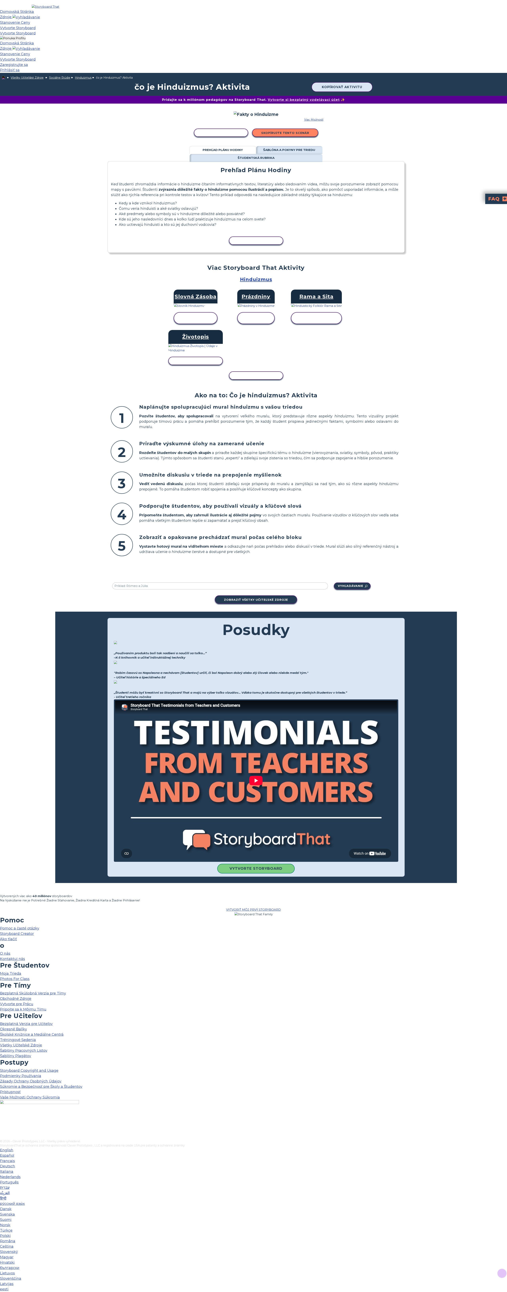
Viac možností (313, 119)
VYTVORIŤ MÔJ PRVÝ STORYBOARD (253, 910)
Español (7, 1155)
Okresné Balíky (13, 1029)
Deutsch (7, 1166)
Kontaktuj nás (12, 959)
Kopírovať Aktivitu (342, 87)
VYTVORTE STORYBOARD (256, 868)
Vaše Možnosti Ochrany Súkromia (30, 1097)
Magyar (6, 1257)
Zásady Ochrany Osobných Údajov (30, 1081)
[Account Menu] (13, 38)
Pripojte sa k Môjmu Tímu (23, 1009)
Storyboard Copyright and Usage (29, 1070)
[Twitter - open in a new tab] (2, 1130)
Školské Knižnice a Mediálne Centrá (32, 1034)
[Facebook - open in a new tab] (2, 1117)
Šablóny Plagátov (15, 1056)
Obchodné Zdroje (15, 998)
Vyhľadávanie (350, 586)
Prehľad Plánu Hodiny (223, 150)
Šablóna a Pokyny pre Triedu (289, 150)
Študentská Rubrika (256, 158)
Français (7, 1161)
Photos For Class (15, 979)
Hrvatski (7, 1262)
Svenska (7, 1214)
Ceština (6, 1246)
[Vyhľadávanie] (26, 17)
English (6, 1150)
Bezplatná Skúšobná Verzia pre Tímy (33, 993)
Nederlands (10, 1177)
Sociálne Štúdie (59, 77)
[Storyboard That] (45, 7)
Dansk (5, 1209)
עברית (5, 1187)
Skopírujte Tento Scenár (285, 133)
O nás (5, 953)
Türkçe (6, 1230)
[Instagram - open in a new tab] (2, 1123)
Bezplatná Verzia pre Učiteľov (26, 1024)
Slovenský (9, 1252)
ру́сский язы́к (12, 1203)
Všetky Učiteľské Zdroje (27, 77)
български (9, 1268)
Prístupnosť (10, 1092)
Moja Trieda (10, 973)
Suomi (5, 1220)
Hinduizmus (83, 77)
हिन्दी (3, 1198)
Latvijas (6, 1284)
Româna (7, 1241)
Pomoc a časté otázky (19, 928)
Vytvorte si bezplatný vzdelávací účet (304, 100)
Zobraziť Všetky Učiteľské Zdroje (256, 600)
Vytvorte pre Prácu (16, 1004)
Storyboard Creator (17, 934)
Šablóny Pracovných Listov (23, 1050)
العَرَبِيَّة (5, 1193)
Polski (5, 1236)
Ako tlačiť (8, 939)
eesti (4, 1289)
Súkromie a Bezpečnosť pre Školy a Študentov (41, 1086)
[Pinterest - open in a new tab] (2, 1136)
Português (9, 1182)
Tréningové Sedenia (18, 1040)
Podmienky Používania (20, 1076)
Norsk (5, 1225)
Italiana (6, 1171)
